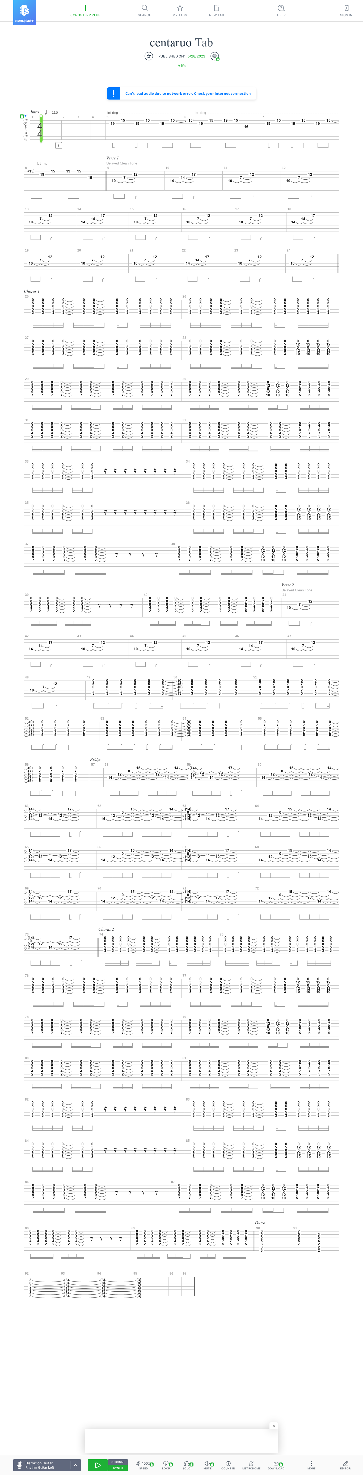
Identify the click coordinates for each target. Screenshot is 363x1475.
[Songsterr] (24, 12)
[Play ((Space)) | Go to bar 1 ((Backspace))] (98, 1465)
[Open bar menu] (58, 145)
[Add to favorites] (149, 56)
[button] (24, 114)
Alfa (181, 66)
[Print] (214, 56)
